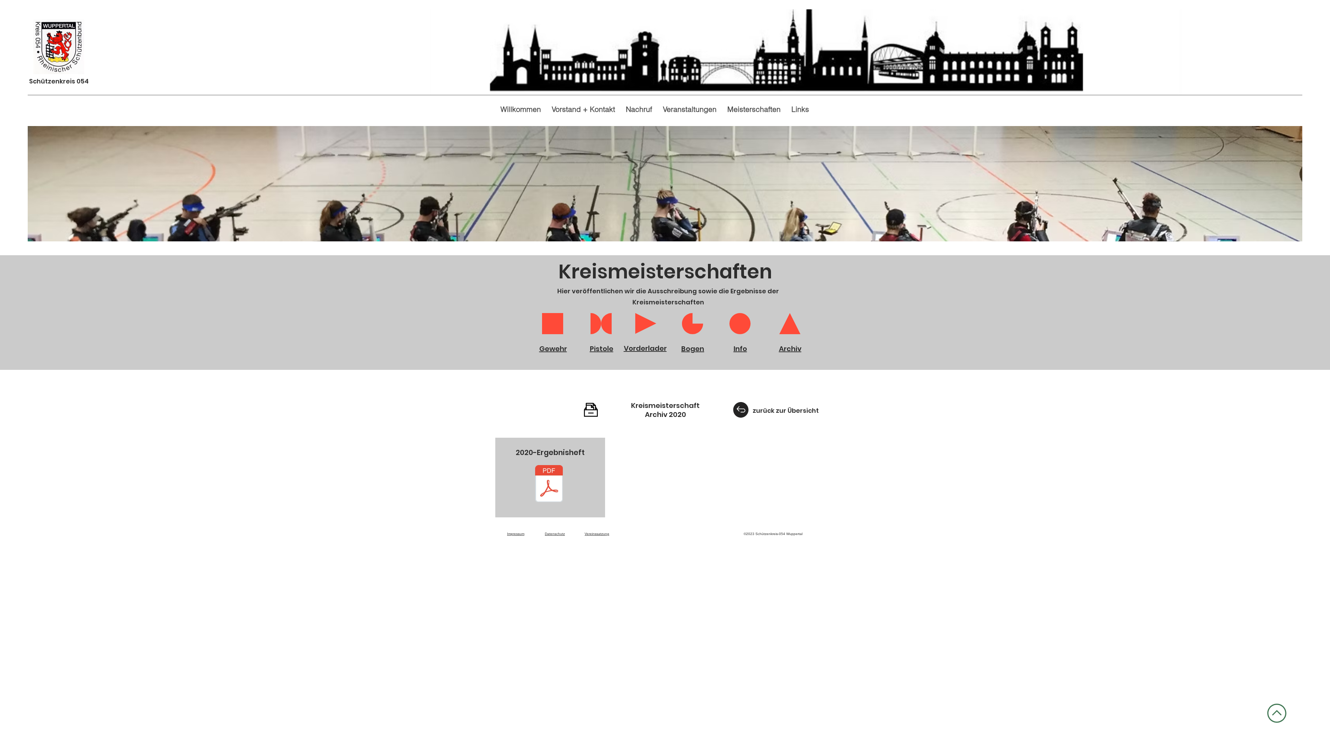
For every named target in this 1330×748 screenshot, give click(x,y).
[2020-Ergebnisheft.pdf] (549, 484)
